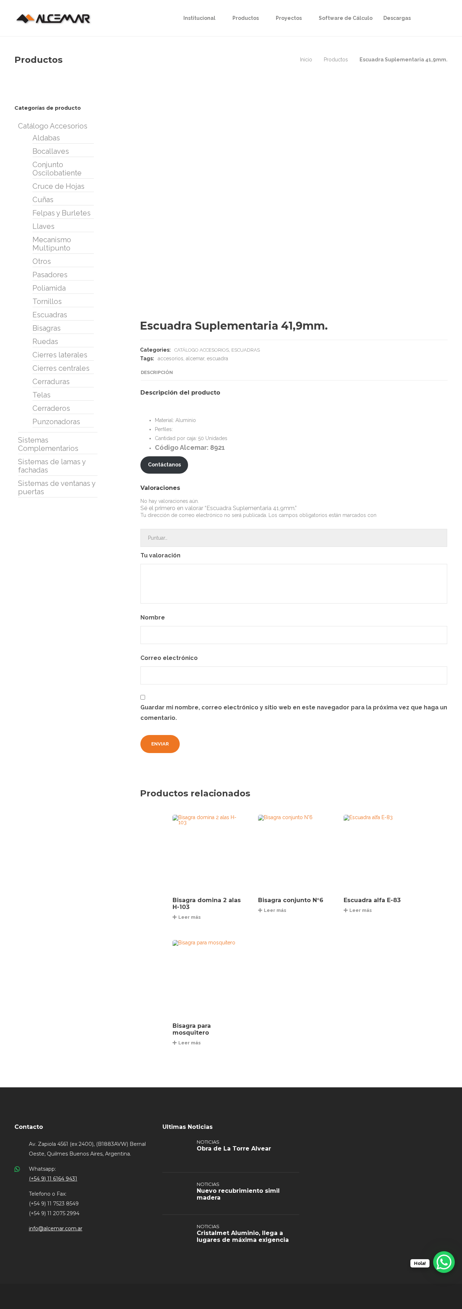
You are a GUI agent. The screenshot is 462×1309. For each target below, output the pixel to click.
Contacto (28, 1126)
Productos (245, 18)
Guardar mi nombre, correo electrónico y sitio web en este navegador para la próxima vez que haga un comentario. (293, 712)
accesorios (170, 358)
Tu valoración (161, 555)
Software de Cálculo (345, 18)
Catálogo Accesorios (201, 350)
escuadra (217, 358)
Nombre (153, 617)
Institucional (199, 18)
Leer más (189, 917)
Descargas (397, 18)
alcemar (195, 358)
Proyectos (289, 18)
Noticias (208, 1142)
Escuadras (245, 350)
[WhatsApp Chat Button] (444, 1262)
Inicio (306, 59)
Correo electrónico (169, 657)
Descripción (157, 372)
